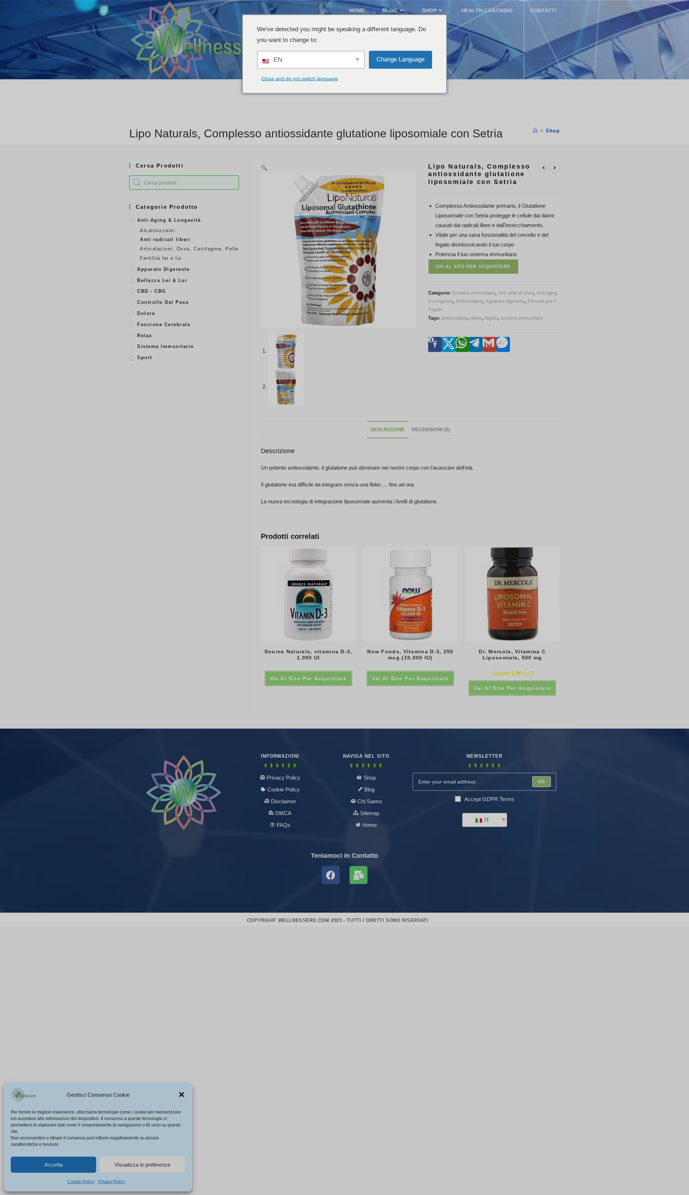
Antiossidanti (469, 301)
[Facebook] (331, 875)
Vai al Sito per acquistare (473, 266)
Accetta (53, 1165)
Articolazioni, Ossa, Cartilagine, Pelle (189, 248)
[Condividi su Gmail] (489, 344)
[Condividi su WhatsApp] (462, 344)
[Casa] (535, 130)
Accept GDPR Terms (489, 799)
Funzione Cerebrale (163, 324)
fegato (491, 318)
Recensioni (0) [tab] (431, 429)
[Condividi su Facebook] (435, 344)
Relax (144, 335)
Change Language (400, 59)
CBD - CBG (151, 291)
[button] (181, 1094)
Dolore (146, 313)
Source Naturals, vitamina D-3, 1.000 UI (308, 654)
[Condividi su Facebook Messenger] (503, 344)
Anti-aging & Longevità (169, 220)
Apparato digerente (505, 301)
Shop (553, 130)
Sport (144, 357)
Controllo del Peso (163, 302)
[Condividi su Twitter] (448, 344)
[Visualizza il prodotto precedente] (544, 168)
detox (476, 318)
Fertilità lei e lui (161, 258)
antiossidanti (454, 318)
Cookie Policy (80, 1181)
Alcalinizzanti (157, 230)
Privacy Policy (111, 1181)
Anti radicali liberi (516, 293)
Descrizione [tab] (387, 429)
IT (486, 820)
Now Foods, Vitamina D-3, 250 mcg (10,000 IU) (410, 654)
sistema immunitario (522, 318)
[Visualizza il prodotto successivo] (555, 168)
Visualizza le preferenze (142, 1165)
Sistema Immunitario (473, 293)
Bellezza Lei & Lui (162, 280)
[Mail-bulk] (358, 875)
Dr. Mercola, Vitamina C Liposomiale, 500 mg (512, 654)
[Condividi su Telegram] (476, 344)
